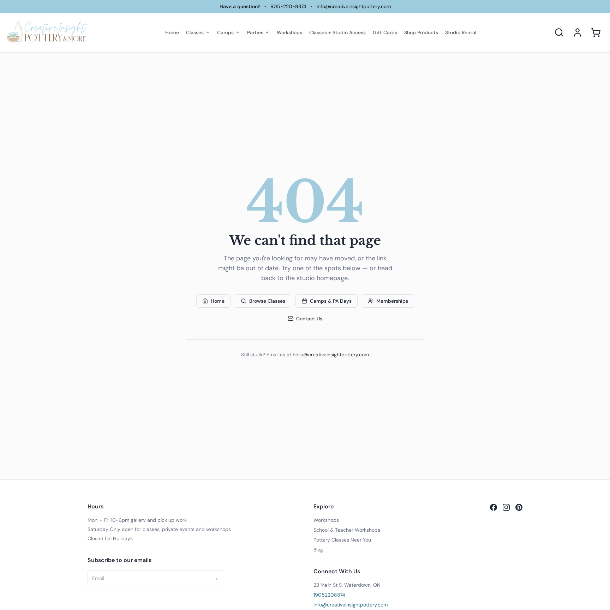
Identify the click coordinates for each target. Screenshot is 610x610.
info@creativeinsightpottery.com (354, 6)
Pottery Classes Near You (342, 540)
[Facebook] (493, 507)
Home (218, 301)
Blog (318, 549)
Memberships (392, 301)
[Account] (577, 32)
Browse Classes (267, 301)
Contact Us (309, 318)
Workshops (326, 520)
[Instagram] (506, 507)
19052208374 (329, 595)
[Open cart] (595, 32)
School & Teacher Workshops (346, 530)
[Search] (559, 32)
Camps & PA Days (331, 301)
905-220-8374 (288, 6)
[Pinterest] (518, 507)
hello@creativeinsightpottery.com (331, 354)
